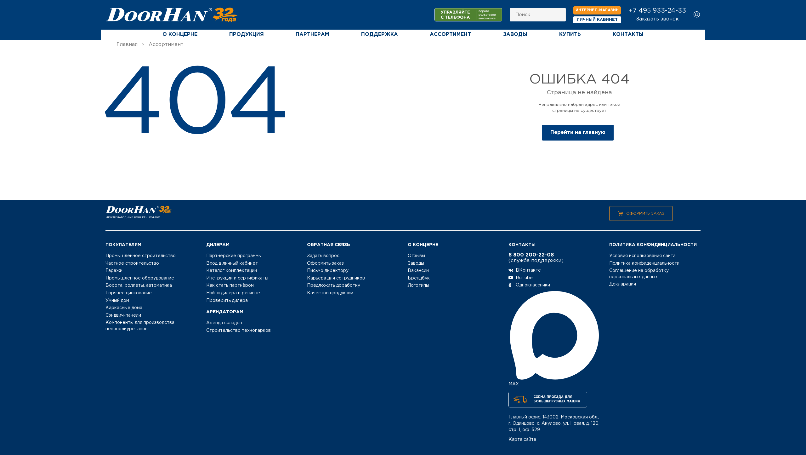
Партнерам (312, 34)
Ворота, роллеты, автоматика (138, 285)
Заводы (515, 34)
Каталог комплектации (231, 271)
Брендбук (419, 278)
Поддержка (379, 34)
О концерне (179, 34)
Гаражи (113, 271)
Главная (127, 44)
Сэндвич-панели (123, 315)
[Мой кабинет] (697, 15)
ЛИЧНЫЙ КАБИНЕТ (597, 19)
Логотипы (418, 285)
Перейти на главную (577, 132)
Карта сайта (522, 439)
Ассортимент (450, 34)
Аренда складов (224, 323)
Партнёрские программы (234, 256)
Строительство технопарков (238, 330)
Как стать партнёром (230, 285)
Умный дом (117, 300)
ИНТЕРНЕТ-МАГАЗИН (597, 10)
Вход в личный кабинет (232, 263)
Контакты (628, 34)
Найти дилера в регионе (233, 293)
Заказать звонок (657, 19)
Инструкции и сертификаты (237, 278)
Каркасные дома (123, 308)
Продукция (246, 34)
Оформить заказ (645, 213)
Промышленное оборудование (139, 278)
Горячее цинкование (128, 293)
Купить (570, 34)
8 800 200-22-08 (531, 255)
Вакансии (418, 271)
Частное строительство (132, 263)
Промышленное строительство (140, 256)
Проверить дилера (227, 300)
